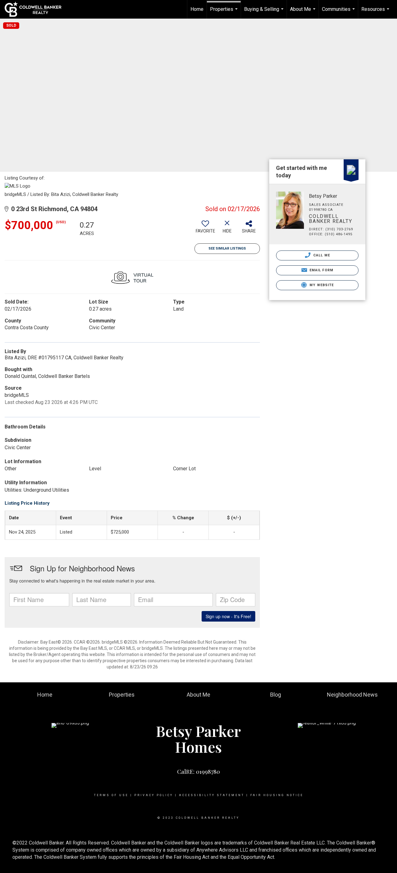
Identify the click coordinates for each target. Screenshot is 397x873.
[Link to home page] (36, 9)
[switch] (205, 229)
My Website (321, 285)
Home (196, 9)
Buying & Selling (264, 12)
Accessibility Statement (211, 795)
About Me (303, 12)
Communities (339, 12)
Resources (376, 12)
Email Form (320, 270)
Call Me (321, 255)
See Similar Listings (227, 248)
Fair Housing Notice (276, 795)
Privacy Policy (153, 795)
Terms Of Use (111, 795)
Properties (224, 12)
